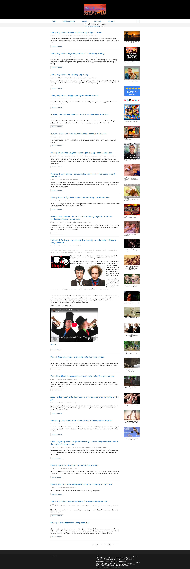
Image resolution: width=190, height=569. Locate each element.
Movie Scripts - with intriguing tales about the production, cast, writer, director (75, 222)
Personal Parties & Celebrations (125, 557)
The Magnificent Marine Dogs (130, 139)
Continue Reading (56, 46)
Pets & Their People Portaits (128, 559)
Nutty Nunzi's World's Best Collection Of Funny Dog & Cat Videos (131, 179)
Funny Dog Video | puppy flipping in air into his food (74, 95)
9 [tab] (138, 41)
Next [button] (138, 36)
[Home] (86, 26)
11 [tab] (131, 42)
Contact (97, 567)
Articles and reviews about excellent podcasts (68, 179)
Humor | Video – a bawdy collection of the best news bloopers (78, 133)
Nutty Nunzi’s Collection (121, 561)
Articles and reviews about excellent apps (67, 402)
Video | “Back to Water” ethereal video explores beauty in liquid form (81, 484)
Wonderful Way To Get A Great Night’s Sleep (131, 200)
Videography (101, 561)
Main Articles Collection (124, 565)
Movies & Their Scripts (112, 564)
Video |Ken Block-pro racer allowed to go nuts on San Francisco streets (82, 376)
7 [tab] (135, 41)
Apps (117, 565)
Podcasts (113, 565)
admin (53, 35)
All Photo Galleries (100, 557)
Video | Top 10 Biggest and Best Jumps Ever (69, 522)
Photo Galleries (136, 556)
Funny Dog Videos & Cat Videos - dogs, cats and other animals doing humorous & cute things (78, 35)
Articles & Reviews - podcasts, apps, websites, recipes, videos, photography (74, 447)
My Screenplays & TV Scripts (131, 121)
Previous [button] (126, 36)
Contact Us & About (104, 567)
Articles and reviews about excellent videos (68, 156)
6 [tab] (133, 41)
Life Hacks (98, 565)
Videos (97, 561)
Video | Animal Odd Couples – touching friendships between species (81, 153)
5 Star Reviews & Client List (114, 567)
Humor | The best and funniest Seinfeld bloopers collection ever (79, 114)
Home (97, 556)
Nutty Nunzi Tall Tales (110, 561)
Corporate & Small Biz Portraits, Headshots (105, 558)
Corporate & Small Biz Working (102, 559)
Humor (60, 118)
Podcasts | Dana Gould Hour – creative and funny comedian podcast (81, 420)
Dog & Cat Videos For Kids (101, 564)
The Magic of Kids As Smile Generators (130, 235)
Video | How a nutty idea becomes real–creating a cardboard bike (79, 197)
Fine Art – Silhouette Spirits (115, 559)
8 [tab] (136, 41)
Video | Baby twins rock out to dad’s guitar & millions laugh (77, 357)
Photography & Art (122, 564)
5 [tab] (131, 41)
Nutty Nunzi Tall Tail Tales (132, 81)
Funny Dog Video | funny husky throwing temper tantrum (76, 32)
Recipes (129, 564)
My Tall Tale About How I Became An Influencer (131, 160)
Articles (138, 562)
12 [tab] (133, 42)
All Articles (98, 563)
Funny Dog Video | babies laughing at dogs (69, 74)
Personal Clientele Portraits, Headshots (123, 558)
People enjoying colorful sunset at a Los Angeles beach (131, 62)
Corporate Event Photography (111, 557)
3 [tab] (128, 41)
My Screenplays (129, 563)
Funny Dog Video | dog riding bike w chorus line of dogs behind (78, 501)
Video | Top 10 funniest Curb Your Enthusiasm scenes (74, 465)
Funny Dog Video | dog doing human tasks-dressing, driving (77, 53)
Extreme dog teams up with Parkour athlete (132, 439)
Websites (108, 565)
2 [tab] (126, 41)
